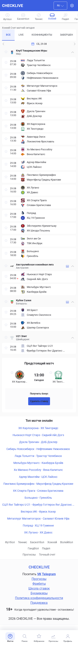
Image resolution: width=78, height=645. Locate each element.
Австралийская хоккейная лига (35, 264)
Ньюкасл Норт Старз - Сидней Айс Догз (38, 435)
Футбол (10, 542)
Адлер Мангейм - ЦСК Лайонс (38, 476)
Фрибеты (39, 584)
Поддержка (39, 603)
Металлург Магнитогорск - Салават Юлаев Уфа (38, 518)
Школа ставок (39, 588)
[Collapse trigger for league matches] (72, 52)
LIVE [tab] (21, 34)
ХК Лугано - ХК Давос (38, 532)
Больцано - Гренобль (38, 497)
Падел (46, 548)
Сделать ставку (39, 401)
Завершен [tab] (66, 34)
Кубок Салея (23, 300)
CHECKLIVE (12, 5)
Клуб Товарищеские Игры (31, 50)
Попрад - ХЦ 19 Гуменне (38, 525)
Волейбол (66, 542)
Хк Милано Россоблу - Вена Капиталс (38, 469)
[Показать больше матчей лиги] (67, 266)
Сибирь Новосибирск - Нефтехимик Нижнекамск (38, 449)
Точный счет (47, 554)
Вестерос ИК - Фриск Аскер (38, 511)
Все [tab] (8, 34)
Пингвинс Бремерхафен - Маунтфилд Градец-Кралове (38, 483)
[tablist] (39, 35)
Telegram (49, 574)
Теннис (22, 542)
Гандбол (33, 548)
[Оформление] (72, 6)
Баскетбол (37, 542)
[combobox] (60, 6)
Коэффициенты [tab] (42, 34)
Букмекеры (39, 593)
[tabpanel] (39, 200)
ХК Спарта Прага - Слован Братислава (38, 490)
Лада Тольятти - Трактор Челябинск (38, 456)
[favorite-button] (6, 52)
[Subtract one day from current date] (74, 44)
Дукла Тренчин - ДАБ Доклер (38, 442)
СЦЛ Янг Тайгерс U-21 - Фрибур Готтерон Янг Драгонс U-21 (38, 505)
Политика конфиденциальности (39, 598)
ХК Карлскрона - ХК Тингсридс (38, 428)
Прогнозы (29, 554)
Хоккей (52, 542)
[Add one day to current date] (3, 44)
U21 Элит (21, 336)
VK (39, 574)
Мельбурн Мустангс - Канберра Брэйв (38, 462)
